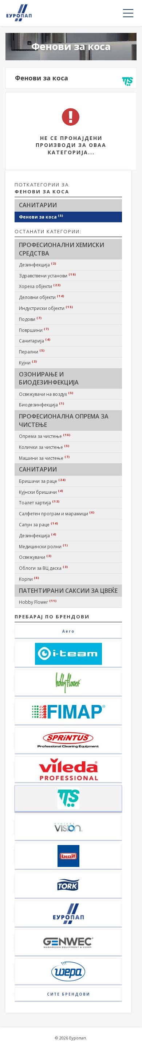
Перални (32, 351)
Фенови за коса (41, 216)
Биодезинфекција (41, 404)
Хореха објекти (40, 286)
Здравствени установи (47, 275)
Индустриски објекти (46, 308)
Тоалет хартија (39, 502)
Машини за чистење (44, 458)
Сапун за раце (38, 524)
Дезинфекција (37, 264)
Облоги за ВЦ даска (43, 568)
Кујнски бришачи (41, 492)
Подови (30, 319)
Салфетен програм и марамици (57, 513)
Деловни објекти (41, 297)
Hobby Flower (38, 602)
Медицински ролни (43, 546)
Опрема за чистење (45, 436)
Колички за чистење (44, 447)
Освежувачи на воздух (46, 394)
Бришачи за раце (42, 481)
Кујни (28, 362)
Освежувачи (35, 557)
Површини (34, 330)
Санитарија (35, 340)
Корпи (29, 579)
